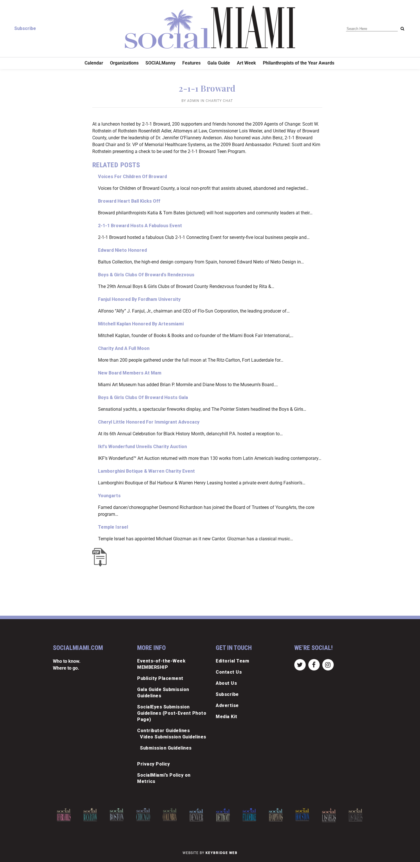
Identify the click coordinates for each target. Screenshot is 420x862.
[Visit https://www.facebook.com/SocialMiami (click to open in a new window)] (314, 664)
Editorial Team (232, 661)
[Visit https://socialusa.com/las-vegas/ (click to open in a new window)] (329, 815)
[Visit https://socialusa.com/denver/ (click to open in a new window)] (196, 814)
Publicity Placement (160, 678)
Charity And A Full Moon (123, 348)
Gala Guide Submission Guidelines (163, 692)
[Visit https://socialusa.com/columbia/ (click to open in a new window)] (170, 814)
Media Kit (226, 716)
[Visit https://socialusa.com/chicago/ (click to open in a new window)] (143, 814)
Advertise (227, 705)
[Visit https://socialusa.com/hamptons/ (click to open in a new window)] (276, 814)
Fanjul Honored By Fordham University (139, 299)
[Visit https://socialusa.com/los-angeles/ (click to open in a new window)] (355, 814)
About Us (226, 683)
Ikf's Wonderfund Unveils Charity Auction (142, 446)
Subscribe (25, 28)
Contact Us (229, 672)
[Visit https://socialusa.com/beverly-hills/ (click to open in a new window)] (64, 814)
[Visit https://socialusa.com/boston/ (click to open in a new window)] (117, 814)
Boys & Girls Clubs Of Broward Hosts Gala (143, 397)
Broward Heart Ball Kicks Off (129, 201)
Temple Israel (113, 527)
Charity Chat (219, 101)
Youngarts (109, 495)
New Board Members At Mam (129, 373)
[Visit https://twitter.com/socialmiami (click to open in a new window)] (300, 664)
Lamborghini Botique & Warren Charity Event (146, 471)
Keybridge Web (221, 853)
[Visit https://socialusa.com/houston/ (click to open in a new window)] (302, 814)
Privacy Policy (153, 764)
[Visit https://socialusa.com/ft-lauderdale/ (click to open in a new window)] (249, 814)
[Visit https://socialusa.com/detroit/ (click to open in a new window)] (223, 815)
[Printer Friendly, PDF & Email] (100, 557)
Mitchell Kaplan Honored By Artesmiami (141, 324)
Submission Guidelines (166, 748)
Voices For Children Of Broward (132, 176)
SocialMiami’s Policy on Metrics (164, 778)
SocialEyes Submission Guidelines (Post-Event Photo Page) (171, 713)
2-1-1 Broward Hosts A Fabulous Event (140, 225)
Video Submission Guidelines (173, 737)
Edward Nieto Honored (122, 250)
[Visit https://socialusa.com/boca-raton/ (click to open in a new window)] (90, 814)
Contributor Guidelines (163, 730)
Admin (193, 101)
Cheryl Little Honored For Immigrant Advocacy (148, 422)
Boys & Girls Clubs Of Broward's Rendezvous (146, 274)
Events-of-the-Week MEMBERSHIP (161, 664)
